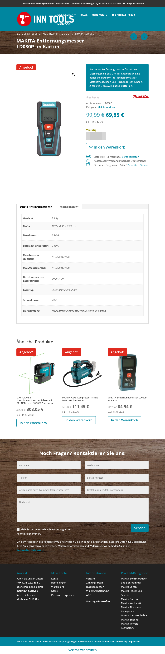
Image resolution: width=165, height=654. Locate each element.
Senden (139, 528)
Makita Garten (129, 599)
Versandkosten (130, 156)
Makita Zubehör (130, 619)
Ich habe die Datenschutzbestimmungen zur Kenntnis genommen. (44, 531)
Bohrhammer (133, 582)
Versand (91, 578)
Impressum (134, 641)
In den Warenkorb (109, 147)
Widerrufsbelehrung (97, 590)
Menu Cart (64, 24)
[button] (73, 74)
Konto (54, 578)
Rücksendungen (95, 586)
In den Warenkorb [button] (33, 423)
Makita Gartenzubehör (134, 615)
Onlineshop (65, 15)
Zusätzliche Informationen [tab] (36, 206)
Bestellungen (58, 582)
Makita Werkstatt (33, 34)
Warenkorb (57, 586)
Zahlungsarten (94, 582)
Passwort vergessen (62, 595)
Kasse (83, 15)
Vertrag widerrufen (82, 650)
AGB (88, 595)
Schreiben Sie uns (138, 165)
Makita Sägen (129, 586)
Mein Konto (99, 15)
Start (19, 34)
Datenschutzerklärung (115, 641)
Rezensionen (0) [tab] (68, 206)
